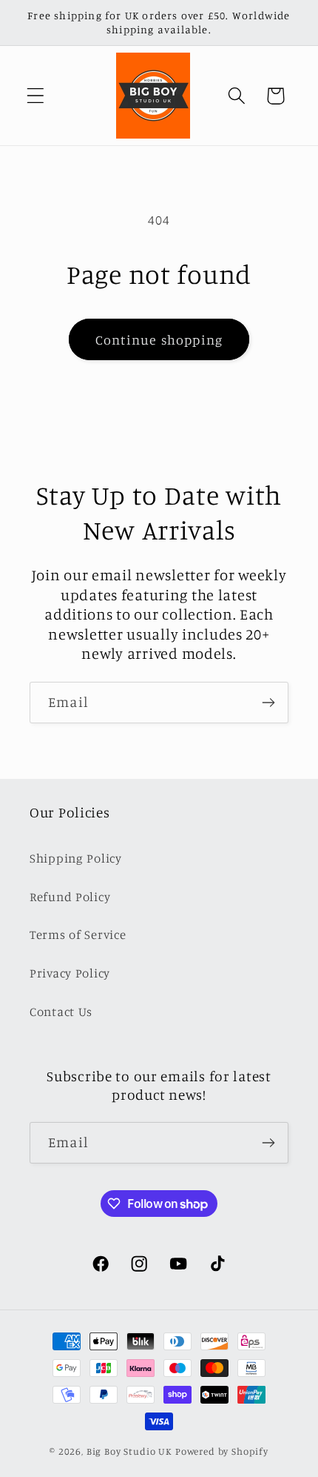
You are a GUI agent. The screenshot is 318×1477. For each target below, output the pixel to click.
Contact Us (61, 1011)
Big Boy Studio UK (129, 1451)
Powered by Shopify (221, 1451)
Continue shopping (159, 339)
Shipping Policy (76, 858)
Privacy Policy (70, 973)
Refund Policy (70, 896)
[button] (35, 96)
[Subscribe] (268, 702)
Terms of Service (78, 934)
